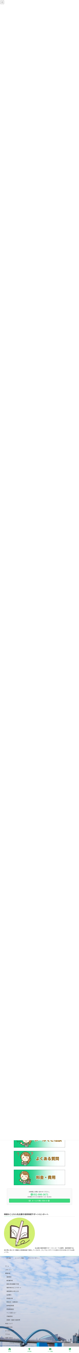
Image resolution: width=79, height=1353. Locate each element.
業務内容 (7, 1273)
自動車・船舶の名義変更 (13, 1320)
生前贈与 (8, 1295)
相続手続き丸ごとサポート (13, 1287)
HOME (9, 1351)
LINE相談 (8, 1258)
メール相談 (50, 1351)
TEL (70, 1351)
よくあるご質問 (9, 1330)
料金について (9, 1323)
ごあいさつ (8, 1269)
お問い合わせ (9, 1338)
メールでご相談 (19, 1258)
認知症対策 (9, 1298)
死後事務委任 (10, 1309)
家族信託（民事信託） (12, 1302)
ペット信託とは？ (11, 1312)
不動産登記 (9, 1316)
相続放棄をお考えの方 (12, 1291)
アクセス (7, 1334)
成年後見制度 (10, 1305)
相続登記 (8, 1277)
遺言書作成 (9, 1280)
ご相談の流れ (9, 1327)
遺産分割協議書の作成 (12, 1284)
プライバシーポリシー (34, 1258)
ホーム (7, 1266)
